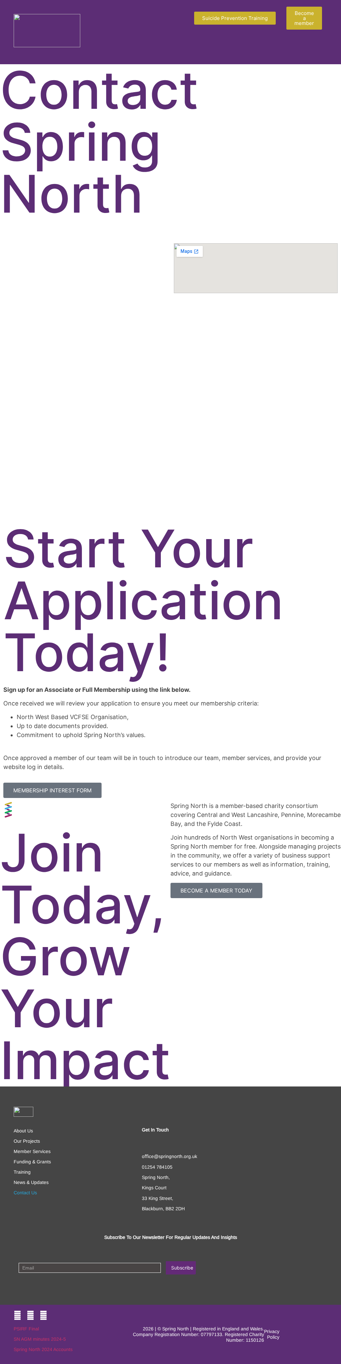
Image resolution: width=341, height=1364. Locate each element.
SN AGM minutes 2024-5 (40, 1339)
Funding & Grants (32, 1161)
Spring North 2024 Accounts (43, 1349)
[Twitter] (30, 1315)
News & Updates (31, 1182)
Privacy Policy (271, 1334)
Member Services (32, 1151)
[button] (176, 48)
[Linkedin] (43, 1315)
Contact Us (25, 1192)
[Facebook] (17, 1315)
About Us (23, 1130)
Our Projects (27, 1141)
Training (22, 1172)
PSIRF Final (26, 1328)
